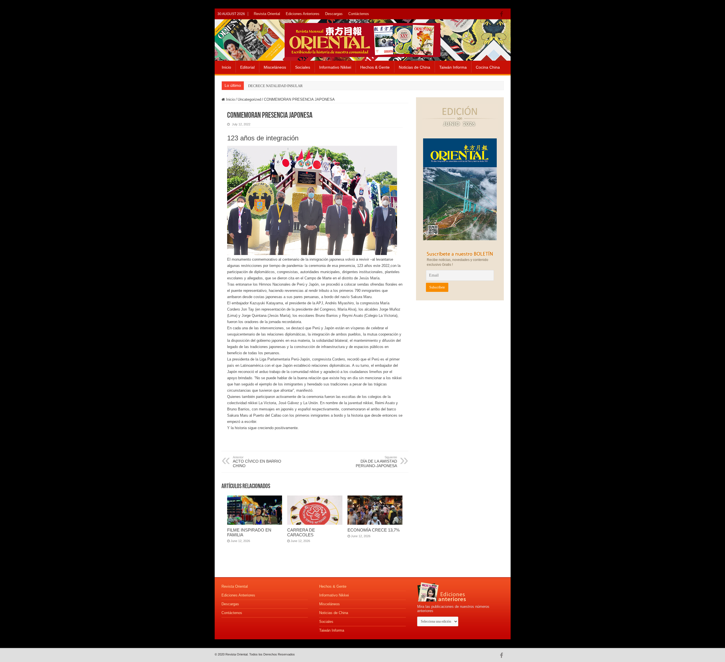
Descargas (334, 14)
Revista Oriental (267, 14)
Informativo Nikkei (335, 67)
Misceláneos (275, 67)
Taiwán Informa (453, 67)
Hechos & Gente (375, 67)
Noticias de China (414, 67)
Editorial (247, 67)
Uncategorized (249, 99)
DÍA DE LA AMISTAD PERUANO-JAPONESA (376, 462)
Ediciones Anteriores (302, 14)
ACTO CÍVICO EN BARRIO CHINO (257, 462)
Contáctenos (358, 14)
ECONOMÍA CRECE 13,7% (373, 530)
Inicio (226, 67)
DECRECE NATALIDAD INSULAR (275, 86)
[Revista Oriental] (362, 39)
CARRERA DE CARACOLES (301, 532)
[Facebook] (503, 14)
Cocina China (488, 67)
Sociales (302, 67)
